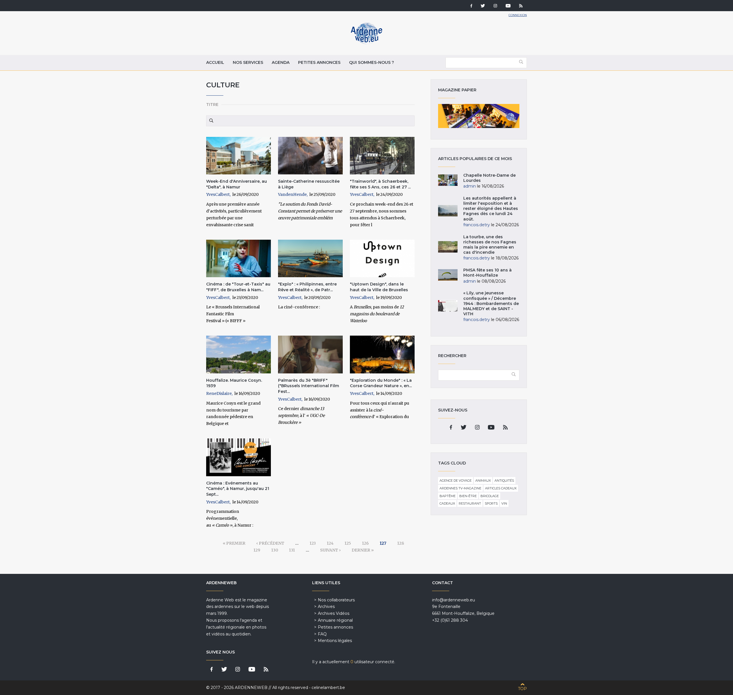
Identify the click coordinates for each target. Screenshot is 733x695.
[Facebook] (471, 6)
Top (522, 688)
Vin (504, 503)
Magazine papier (478, 116)
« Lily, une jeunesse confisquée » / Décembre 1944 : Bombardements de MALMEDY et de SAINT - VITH (491, 303)
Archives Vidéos (333, 613)
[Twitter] (483, 6)
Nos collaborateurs (336, 600)
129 (256, 550)
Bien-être (468, 496)
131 (292, 550)
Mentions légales (335, 640)
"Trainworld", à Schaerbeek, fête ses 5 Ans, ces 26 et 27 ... (380, 184)
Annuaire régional (335, 620)
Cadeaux (447, 503)
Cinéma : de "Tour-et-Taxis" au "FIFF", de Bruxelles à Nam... (238, 286)
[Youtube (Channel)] (508, 6)
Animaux (483, 481)
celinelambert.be (328, 687)
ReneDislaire (219, 393)
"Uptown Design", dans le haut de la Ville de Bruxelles (379, 286)
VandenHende (292, 194)
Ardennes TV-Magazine (460, 488)
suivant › (330, 550)
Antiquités (504, 481)
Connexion (518, 15)
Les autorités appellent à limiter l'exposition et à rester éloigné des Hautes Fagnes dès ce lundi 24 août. (490, 209)
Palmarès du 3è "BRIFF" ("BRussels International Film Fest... (308, 386)
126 (365, 543)
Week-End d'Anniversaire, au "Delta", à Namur (236, 184)
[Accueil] (366, 43)
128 (400, 543)
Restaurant (470, 503)
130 (274, 550)
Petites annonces (319, 62)
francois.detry (476, 224)
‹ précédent (270, 543)
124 (330, 543)
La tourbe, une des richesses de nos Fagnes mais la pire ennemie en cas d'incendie (489, 244)
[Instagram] (495, 6)
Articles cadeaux (501, 488)
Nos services (248, 62)
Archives (326, 606)
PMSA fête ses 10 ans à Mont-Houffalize (487, 272)
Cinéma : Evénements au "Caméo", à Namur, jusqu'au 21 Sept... (237, 489)
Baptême (448, 496)
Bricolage (489, 496)
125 (347, 543)
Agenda (280, 62)
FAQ (322, 634)
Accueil (215, 62)
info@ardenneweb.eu (453, 600)
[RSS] (520, 6)
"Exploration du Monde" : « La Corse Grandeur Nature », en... (381, 383)
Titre (212, 104)
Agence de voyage (456, 481)
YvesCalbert (218, 194)
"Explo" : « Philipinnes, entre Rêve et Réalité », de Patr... (307, 286)
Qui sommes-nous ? (371, 62)
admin (469, 186)
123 (313, 543)
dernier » (363, 550)
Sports (491, 503)
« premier (234, 543)
